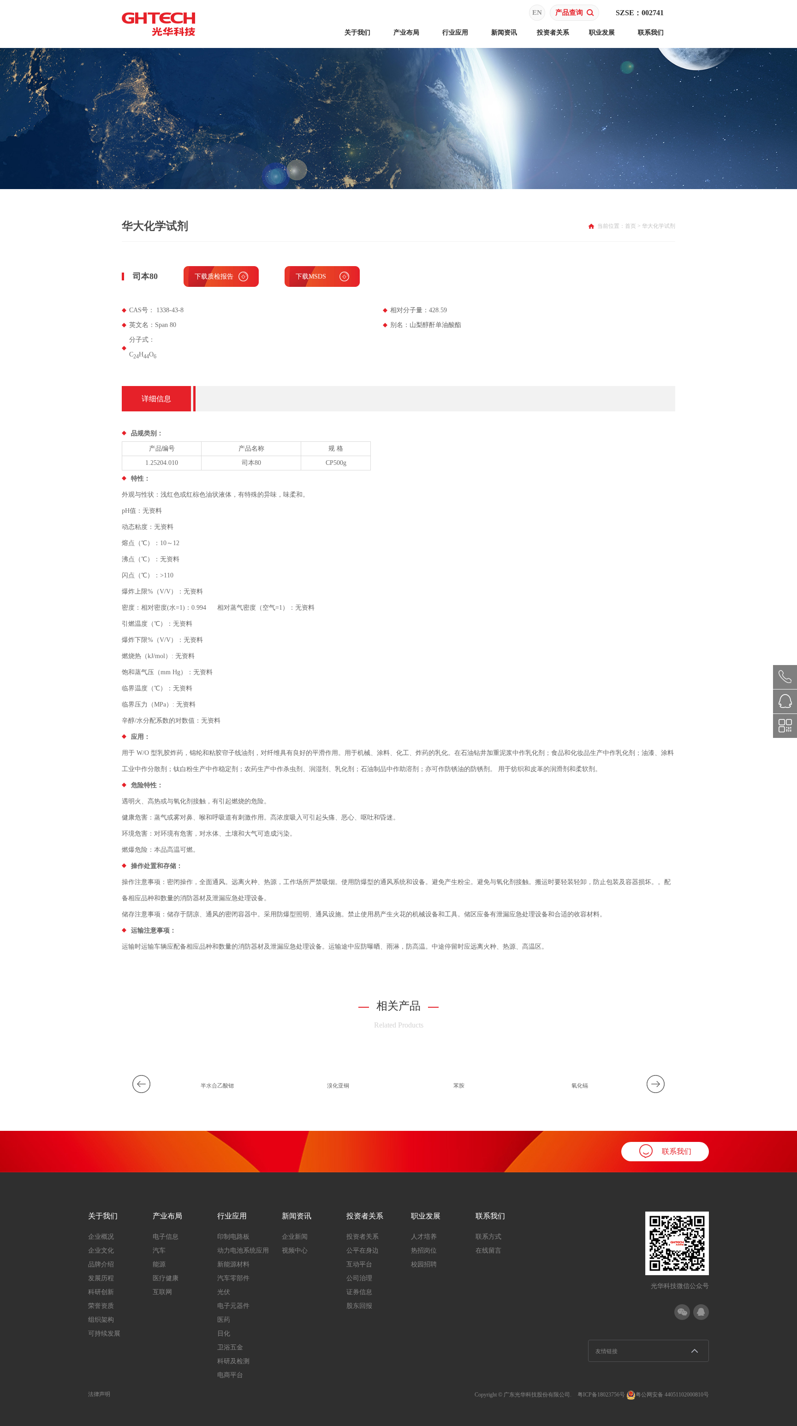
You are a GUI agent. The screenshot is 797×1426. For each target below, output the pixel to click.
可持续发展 (104, 1333)
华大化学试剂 (658, 226)
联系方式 (488, 1236)
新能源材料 (233, 1264)
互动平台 (359, 1264)
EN (537, 12)
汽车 (159, 1250)
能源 (159, 1264)
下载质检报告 (214, 276)
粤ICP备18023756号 (601, 1394)
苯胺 (458, 1085)
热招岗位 (424, 1250)
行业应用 (455, 32)
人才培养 (424, 1236)
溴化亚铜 (338, 1085)
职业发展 (602, 32)
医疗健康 (165, 1278)
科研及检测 (233, 1361)
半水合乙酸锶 (217, 1085)
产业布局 (406, 32)
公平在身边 (362, 1250)
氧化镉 (579, 1085)
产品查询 (569, 12)
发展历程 (101, 1278)
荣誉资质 (101, 1305)
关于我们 (357, 32)
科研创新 (101, 1292)
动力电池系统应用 (243, 1250)
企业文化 (101, 1250)
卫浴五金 (230, 1347)
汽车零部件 (233, 1278)
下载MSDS (311, 276)
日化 (223, 1333)
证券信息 (359, 1292)
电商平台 (230, 1375)
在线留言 (488, 1250)
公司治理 (359, 1278)
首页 (630, 226)
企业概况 (101, 1236)
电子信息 (165, 1236)
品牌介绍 (101, 1264)
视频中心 (295, 1250)
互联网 (162, 1292)
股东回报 (359, 1305)
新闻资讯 (504, 32)
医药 (223, 1319)
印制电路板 (233, 1236)
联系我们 (651, 32)
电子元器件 (233, 1305)
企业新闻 (295, 1236)
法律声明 (99, 1394)
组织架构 (101, 1319)
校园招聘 (424, 1264)
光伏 (223, 1292)
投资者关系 (553, 32)
